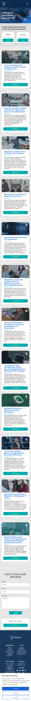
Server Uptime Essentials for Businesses (15, 238)
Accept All (15, 688)
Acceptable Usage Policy (10, 669)
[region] (15, 687)
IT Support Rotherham (21, 648)
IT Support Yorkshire (21, 654)
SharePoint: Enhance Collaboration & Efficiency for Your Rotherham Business (13, 282)
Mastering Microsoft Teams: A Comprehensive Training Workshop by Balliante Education (15, 540)
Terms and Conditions (10, 663)
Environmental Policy (9, 671)
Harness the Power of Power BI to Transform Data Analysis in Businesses (14, 325)
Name (3, 581)
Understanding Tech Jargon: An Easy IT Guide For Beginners (15, 67)
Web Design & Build (9, 652)
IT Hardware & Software (10, 654)
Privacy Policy (10, 665)
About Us (10, 647)
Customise (15, 693)
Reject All (15, 697)
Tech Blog (10, 649)
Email (3, 588)
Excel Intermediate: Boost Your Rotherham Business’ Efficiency (14, 453)
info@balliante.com (21, 663)
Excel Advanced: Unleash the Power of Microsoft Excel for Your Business (15, 110)
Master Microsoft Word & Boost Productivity (15, 195)
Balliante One (10, 655)
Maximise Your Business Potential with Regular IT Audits (15, 496)
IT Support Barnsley (21, 650)
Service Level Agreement (10, 667)
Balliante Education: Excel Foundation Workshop (13, 410)
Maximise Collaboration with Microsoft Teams (15, 152)
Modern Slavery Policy (10, 672)
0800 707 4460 (21, 665)
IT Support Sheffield (21, 651)
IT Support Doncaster (21, 653)
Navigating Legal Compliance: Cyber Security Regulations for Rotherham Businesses (15, 368)
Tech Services (10, 650)
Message (4, 595)
